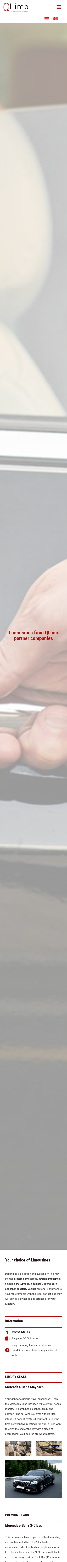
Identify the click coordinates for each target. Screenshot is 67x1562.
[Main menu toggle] (59, 7)
